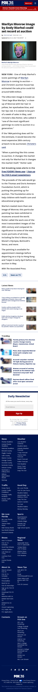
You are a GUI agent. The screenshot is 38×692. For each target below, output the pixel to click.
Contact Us (5, 578)
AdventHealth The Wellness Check (23, 496)
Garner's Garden (22, 502)
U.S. (21, 35)
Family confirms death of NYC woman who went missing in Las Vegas (12, 308)
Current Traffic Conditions (6, 491)
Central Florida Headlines (6, 445)
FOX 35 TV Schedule (5, 544)
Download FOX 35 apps (8, 593)
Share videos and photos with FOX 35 (23, 580)
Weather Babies (22, 493)
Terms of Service (20, 425)
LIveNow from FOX (6, 557)
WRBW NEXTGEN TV (7, 599)
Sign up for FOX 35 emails (8, 589)
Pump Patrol (6, 488)
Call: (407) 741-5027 (22, 571)
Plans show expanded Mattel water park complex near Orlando (24, 353)
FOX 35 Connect (22, 584)
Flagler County (6, 453)
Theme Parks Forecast (21, 456)
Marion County (6, 458)
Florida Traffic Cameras (6, 500)
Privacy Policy (21, 423)
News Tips (22, 567)
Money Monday (22, 509)
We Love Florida (22, 488)
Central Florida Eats (6, 561)
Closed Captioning (7, 607)
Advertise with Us (7, 596)
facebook (11, 669)
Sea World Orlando (8, 530)
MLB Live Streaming (20, 631)
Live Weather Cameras (21, 443)
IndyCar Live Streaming (21, 640)
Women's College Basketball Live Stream (23, 651)
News (4, 439)
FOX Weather (21, 464)
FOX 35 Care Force (23, 490)
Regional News (21, 538)
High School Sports (23, 528)
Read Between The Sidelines (22, 518)
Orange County (7, 460)
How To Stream (7, 540)
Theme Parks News (6, 524)
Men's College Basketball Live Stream (22, 645)
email (26, 669)
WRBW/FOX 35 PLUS (6, 604)
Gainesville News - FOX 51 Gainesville (23, 544)
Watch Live (28, 3)
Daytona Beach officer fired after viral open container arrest (23, 382)
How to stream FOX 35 (7, 571)
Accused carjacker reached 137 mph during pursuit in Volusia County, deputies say (24, 362)
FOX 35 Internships (8, 586)
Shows (4, 537)
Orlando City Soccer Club (21, 524)
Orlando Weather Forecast (23, 449)
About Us (6, 567)
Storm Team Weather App (21, 467)
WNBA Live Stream (21, 656)
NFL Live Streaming (20, 623)
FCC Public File (6, 609)
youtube (23, 669)
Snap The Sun (21, 470)
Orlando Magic (22, 521)
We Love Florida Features (7, 520)
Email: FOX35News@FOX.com (25, 575)
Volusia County (6, 467)
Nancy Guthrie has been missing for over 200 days (13, 289)
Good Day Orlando (8, 547)
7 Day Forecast (22, 452)
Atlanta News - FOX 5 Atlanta (22, 552)
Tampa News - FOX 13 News (22, 548)
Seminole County (7, 465)
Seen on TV (16, 275)
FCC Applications (7, 612)
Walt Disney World (8, 528)
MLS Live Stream (23, 659)
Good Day (21, 485)
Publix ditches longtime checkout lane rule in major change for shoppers (12, 317)
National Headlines (8, 448)
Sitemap (4, 480)
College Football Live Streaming (22, 627)
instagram (19, 669)
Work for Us (6, 583)
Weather (21, 439)
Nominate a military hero (6, 471)
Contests (6, 617)
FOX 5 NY (16, 35)
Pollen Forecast (22, 461)
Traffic (5, 485)
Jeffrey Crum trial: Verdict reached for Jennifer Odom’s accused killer (13, 326)
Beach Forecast (22, 459)
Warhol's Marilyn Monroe (10, 62)
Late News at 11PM (6, 553)
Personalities (6, 581)
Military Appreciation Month (6, 476)
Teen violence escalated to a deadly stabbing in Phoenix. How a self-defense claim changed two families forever (13, 300)
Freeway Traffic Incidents (7, 495)
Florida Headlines (7, 442)
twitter (15, 669)
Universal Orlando (7, 532)
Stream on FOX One (22, 618)
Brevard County (7, 451)
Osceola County (7, 463)
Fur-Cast (20, 504)
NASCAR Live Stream (21, 636)
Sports (20, 514)
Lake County (6, 455)
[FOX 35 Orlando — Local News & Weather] (7, 3)
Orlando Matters (7, 549)
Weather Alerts (22, 446)
